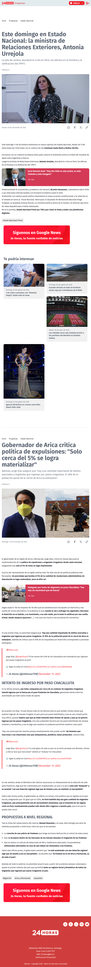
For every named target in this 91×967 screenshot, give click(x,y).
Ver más (31, 179)
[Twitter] (80, 127)
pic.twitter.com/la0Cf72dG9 (59, 758)
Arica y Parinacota (22, 878)
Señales (76, 3)
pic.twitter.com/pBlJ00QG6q (60, 666)
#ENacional (13, 649)
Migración (7, 878)
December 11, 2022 (49, 674)
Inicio (4, 20)
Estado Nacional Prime (13, 220)
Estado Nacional (26, 20)
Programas (13, 20)
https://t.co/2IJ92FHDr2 (37, 666)
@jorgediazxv (22, 656)
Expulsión (38, 878)
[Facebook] (74, 127)
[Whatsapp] (68, 127)
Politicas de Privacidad (46, 957)
